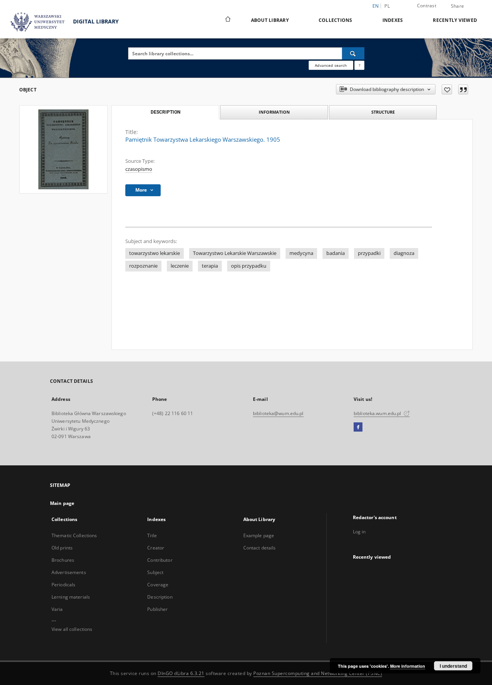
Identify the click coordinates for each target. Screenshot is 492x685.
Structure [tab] (383, 112)
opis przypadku (248, 266)
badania (335, 253)
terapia (210, 266)
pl (387, 5)
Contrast (426, 5)
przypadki (369, 253)
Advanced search (331, 65)
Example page (258, 535)
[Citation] (463, 89)
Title (152, 535)
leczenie (180, 266)
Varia (57, 609)
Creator (155, 547)
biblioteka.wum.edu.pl (378, 413)
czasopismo (138, 169)
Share (457, 6)
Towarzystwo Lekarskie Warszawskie (234, 253)
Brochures (63, 560)
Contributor (159, 560)
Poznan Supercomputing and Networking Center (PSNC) (317, 673)
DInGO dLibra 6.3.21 (181, 673)
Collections (335, 20)
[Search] (353, 53)
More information (407, 666)
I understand (453, 665)
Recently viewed (455, 20)
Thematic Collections (74, 535)
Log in (359, 531)
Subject (155, 572)
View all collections (72, 629)
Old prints (62, 547)
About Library (270, 20)
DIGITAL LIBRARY (95, 21)
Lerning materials (71, 597)
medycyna (301, 253)
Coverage (157, 584)
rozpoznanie (143, 266)
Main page (62, 503)
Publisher (157, 609)
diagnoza (404, 253)
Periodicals (63, 584)
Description (159, 597)
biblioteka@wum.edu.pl (278, 413)
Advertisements (69, 572)
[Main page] (227, 20)
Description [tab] (165, 112)
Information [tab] (274, 112)
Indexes (392, 20)
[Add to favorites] (447, 89)
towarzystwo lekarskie (154, 253)
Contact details (259, 547)
